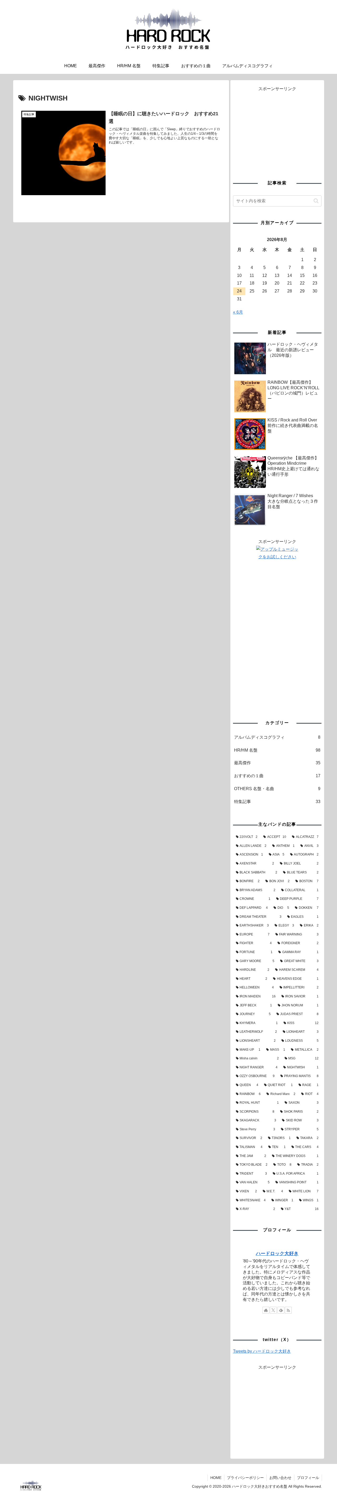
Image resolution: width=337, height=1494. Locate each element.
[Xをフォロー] (273, 1310)
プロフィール (308, 1478)
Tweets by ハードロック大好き (262, 1351)
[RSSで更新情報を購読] (288, 1310)
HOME (215, 1478)
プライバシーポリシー (245, 1478)
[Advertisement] (277, 130)
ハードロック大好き (277, 1253)
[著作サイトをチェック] (265, 1310)
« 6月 (238, 312)
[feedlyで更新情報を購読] (280, 1310)
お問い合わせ (280, 1478)
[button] (316, 201)
